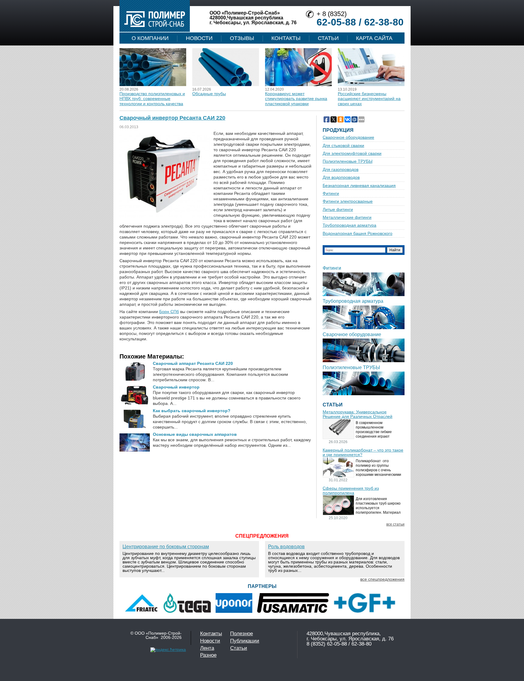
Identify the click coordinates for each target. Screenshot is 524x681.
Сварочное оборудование (348, 137)
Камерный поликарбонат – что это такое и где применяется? (363, 452)
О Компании (150, 38)
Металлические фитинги (347, 217)
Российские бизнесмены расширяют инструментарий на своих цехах (369, 98)
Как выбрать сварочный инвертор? (191, 410)
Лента (207, 648)
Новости (199, 38)
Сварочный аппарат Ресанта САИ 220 (193, 363)
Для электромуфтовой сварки (352, 153)
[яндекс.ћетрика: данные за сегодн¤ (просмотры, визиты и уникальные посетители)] (168, 649)
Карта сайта (374, 38)
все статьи (395, 524)
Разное (208, 655)
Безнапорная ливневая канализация (359, 185)
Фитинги (331, 193)
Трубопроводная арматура (349, 225)
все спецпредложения (382, 579)
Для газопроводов (340, 169)
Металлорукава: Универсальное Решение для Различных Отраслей (357, 414)
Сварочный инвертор (176, 387)
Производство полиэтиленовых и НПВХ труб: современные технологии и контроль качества (152, 98)
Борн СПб (169, 311)
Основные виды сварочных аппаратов (195, 434)
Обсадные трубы (209, 93)
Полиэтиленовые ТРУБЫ (347, 161)
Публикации (244, 641)
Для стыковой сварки (343, 145)
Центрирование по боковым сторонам (166, 546)
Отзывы (242, 38)
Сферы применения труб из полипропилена (351, 490)
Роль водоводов (286, 546)
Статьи (328, 38)
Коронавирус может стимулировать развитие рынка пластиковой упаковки (296, 98)
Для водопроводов (341, 177)
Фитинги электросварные (348, 201)
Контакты (286, 38)
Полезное (241, 633)
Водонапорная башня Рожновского (357, 233)
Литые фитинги (338, 209)
